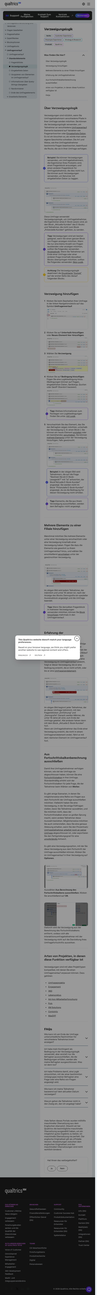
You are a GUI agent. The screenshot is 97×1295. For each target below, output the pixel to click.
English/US (23, 655)
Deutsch (38, 655)
